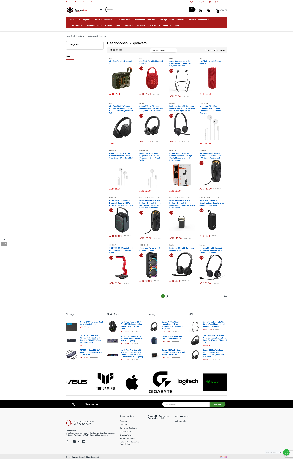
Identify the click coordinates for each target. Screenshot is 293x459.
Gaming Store (77, 457)
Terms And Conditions (128, 428)
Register (202, 2)
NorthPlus (202, 150)
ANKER (171, 58)
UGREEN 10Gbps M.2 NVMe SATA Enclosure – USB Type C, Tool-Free (91, 352)
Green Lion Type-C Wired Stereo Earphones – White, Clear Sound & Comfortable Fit (121, 155)
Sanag (141, 103)
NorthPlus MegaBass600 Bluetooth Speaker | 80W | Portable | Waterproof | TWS (121, 203)
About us (123, 421)
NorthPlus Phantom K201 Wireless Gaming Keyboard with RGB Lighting (132, 338)
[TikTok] (79, 442)
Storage (70, 314)
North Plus (113, 314)
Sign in (195, 2)
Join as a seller (181, 421)
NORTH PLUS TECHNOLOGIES (149, 198)
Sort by (155, 50)
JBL (110, 58)
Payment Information (127, 438)
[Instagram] (74, 441)
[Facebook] (67, 441)
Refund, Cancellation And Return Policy (129, 443)
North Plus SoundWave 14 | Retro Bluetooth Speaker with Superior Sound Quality (211, 203)
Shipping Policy (126, 435)
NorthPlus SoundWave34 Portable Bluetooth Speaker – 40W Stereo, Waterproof (211, 155)
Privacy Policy (125, 431)
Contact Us (124, 424)
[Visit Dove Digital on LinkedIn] (83, 441)
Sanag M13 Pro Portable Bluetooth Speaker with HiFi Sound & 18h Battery (173, 352)
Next (225, 296)
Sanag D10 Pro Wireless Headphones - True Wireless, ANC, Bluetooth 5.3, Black (151, 108)
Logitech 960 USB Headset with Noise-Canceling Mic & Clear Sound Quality (210, 250)
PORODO (172, 150)
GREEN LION (203, 103)
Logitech (172, 103)
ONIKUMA (112, 245)
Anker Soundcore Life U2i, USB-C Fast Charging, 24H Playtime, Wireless (180, 63)
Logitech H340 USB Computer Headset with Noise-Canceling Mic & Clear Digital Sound (182, 108)
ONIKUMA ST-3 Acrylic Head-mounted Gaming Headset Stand (121, 250)
